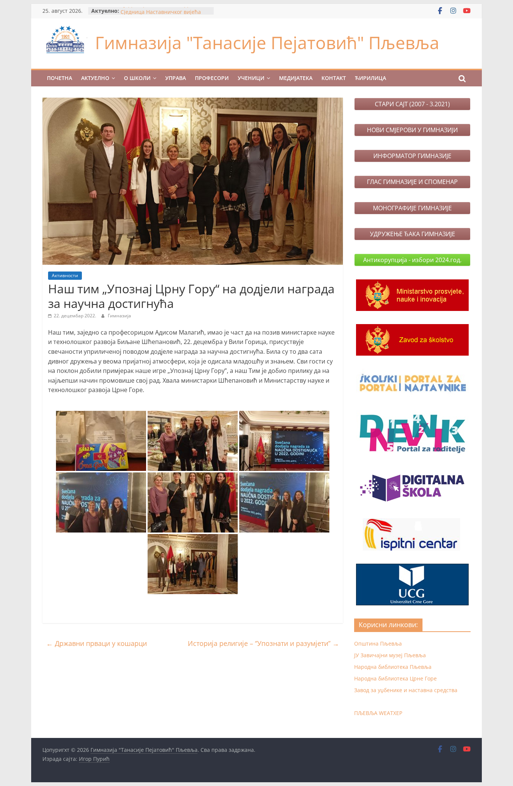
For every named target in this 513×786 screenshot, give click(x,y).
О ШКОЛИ (137, 77)
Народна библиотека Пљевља (393, 666)
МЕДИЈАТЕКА (295, 77)
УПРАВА (175, 77)
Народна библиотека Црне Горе (395, 678)
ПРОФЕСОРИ (212, 77)
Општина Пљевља (378, 643)
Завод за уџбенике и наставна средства (405, 690)
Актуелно (95, 77)
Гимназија (119, 315)
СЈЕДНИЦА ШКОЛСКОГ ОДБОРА (161, 10)
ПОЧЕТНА (59, 77)
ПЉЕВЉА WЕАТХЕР (378, 713)
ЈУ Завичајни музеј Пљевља (390, 655)
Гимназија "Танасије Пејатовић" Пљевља (267, 42)
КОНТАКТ (333, 77)
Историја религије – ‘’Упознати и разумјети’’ (263, 643)
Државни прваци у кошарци (96, 643)
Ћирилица (370, 77)
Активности (65, 275)
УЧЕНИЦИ (251, 77)
